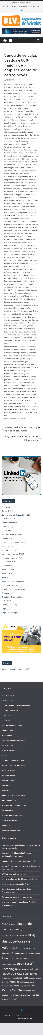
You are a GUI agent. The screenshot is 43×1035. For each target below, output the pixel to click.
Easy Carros (10, 958)
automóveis (22, 935)
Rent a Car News (14, 990)
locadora (36, 969)
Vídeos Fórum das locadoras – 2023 (16, 669)
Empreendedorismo (10, 534)
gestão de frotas (27, 969)
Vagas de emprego (9, 612)
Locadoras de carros (10, 554)
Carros (4, 511)
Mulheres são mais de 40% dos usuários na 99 (20, 879)
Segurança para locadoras (12, 581)
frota (19, 969)
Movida (15, 985)
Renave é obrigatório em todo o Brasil (17, 897)
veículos (12, 999)
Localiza (24, 977)
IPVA (6, 600)
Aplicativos (6, 507)
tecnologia (15, 995)
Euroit (20, 963)
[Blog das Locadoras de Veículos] (5, 40)
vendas (4, 999)
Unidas (36, 994)
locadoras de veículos (11, 978)
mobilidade (24, 982)
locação (32, 978)
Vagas (4, 609)
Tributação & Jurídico (10, 597)
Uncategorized (7, 605)
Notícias (5, 569)
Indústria (5, 546)
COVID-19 (5, 526)
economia (23, 959)
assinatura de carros (9, 936)
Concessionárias (8, 523)
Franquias (8, 518)
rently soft (30, 990)
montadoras (7, 986)
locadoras (31, 973)
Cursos (4, 530)
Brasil (18, 948)
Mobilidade (6, 562)
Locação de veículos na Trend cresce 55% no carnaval (21, 438)
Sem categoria (7, 585)
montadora (31, 982)
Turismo (29, 995)
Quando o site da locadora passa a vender (19, 861)
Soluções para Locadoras (12, 589)
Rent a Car (31, 985)
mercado (14, 981)
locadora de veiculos (14, 973)
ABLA (5, 923)
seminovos (6, 995)
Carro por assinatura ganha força (15, 884)
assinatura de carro (29, 930)
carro (24, 948)
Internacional (7, 550)
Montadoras (7, 566)
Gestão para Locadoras (11, 542)
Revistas (5, 577)
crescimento (35, 953)
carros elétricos (25, 953)
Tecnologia (6, 593)
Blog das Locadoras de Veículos (18, 941)
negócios (23, 986)
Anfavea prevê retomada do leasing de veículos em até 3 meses (22, 429)
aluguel (12, 923)
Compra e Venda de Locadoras (14, 515)
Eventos (5, 538)
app (21, 930)
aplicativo (15, 929)
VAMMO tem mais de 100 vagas (14, 874)
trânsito (23, 995)
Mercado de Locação (10, 558)
